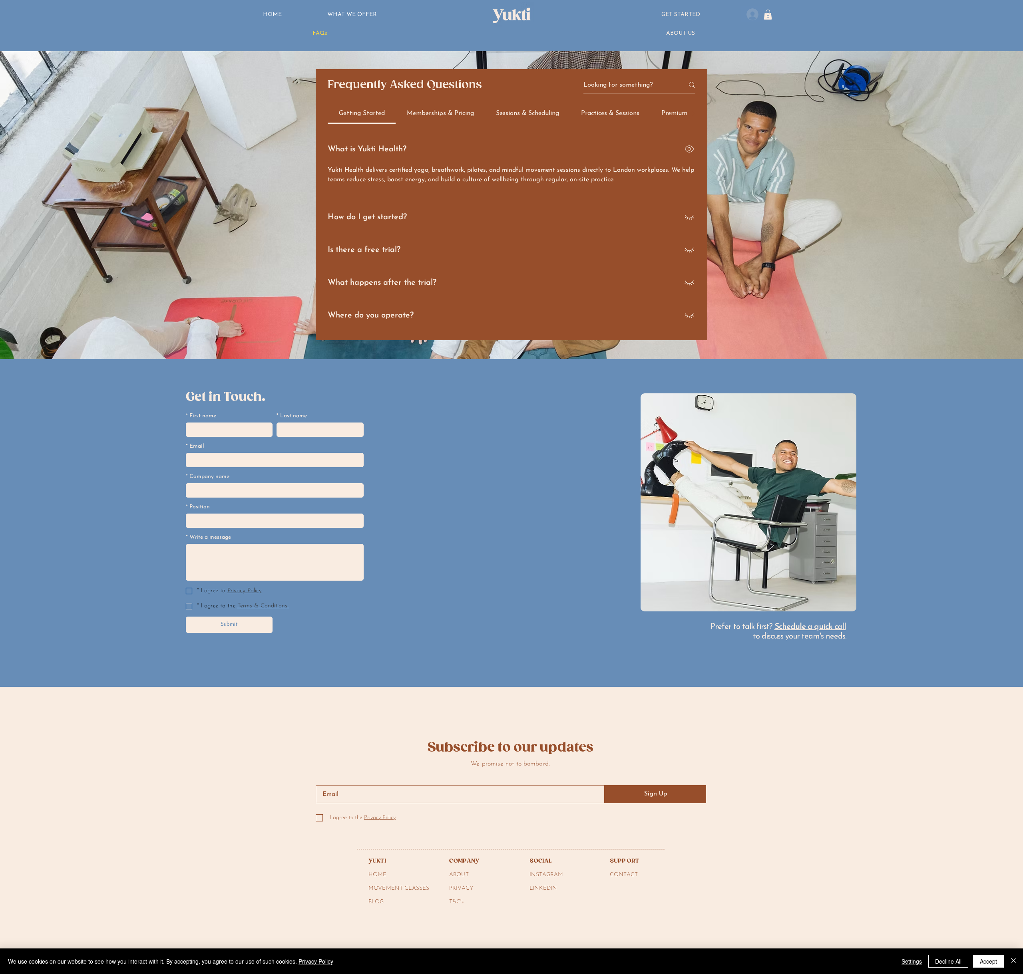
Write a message (208, 537)
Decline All (948, 961)
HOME (377, 875)
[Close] (1013, 961)
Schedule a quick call (810, 627)
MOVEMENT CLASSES (398, 888)
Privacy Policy (316, 961)
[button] (680, 15)
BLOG (376, 902)
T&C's (456, 902)
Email (195, 446)
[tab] (362, 113)
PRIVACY (461, 888)
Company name (207, 477)
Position (198, 507)
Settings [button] (912, 961)
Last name (292, 416)
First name (201, 416)
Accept (988, 961)
